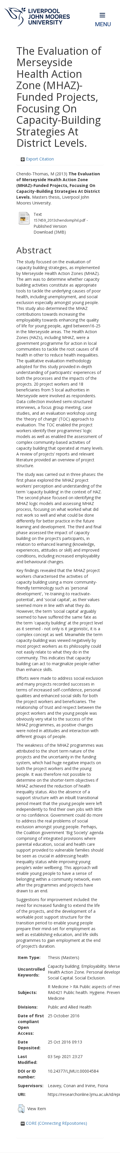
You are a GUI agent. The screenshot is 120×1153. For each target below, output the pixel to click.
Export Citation (39, 159)
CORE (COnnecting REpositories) (56, 1123)
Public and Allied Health (69, 1007)
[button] (21, 1108)
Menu (103, 24)
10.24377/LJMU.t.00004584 (73, 1071)
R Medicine (58, 986)
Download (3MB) (49, 232)
